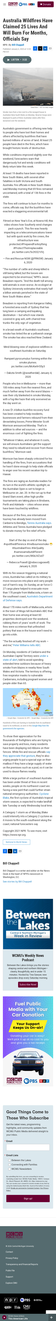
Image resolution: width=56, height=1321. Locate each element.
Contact (9, 1252)
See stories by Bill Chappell (17, 881)
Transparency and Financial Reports (22, 1264)
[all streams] (52, 1317)
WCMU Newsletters (21, 1168)
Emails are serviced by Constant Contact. (25, 1188)
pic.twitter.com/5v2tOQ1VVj (28, 251)
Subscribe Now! (28, 984)
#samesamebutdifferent (28, 551)
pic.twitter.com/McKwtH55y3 (28, 366)
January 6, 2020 (28, 566)
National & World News (16, 842)
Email (9, 1141)
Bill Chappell (18, 44)
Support (9, 1277)
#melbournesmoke (38, 544)
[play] (4, 1317)
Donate (47, 4)
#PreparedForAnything (34, 244)
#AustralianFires (21, 548)
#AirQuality (37, 548)
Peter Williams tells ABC (26, 645)
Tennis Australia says (39, 522)
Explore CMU (11, 1283)
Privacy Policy (12, 1258)
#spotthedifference (15, 544)
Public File (10, 1271)
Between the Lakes (21, 1160)
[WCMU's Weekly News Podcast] (28, 924)
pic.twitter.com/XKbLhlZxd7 (28, 555)
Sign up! (28, 1198)
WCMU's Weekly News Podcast (28, 957)
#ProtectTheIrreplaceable (28, 248)
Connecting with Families (24, 1164)
